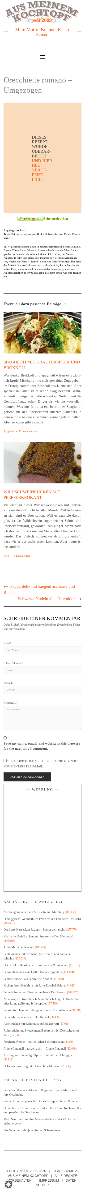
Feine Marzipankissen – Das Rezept (26, 1017)
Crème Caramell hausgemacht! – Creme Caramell (35, 1048)
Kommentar (10, 702)
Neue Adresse (55, 234)
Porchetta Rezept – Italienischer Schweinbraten (34, 1041)
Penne (67, 234)
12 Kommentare (28, 431)
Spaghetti (9, 431)
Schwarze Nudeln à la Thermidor (46, 598)
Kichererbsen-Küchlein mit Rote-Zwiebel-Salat (34, 985)
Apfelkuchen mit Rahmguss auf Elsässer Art (31, 1023)
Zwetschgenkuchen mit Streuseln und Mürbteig (34, 912)
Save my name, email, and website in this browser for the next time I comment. (42, 746)
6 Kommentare (22, 555)
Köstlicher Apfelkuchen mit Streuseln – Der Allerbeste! (38, 936)
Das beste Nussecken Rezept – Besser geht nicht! (35, 929)
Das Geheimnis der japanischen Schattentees (32, 1130)
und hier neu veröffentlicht (42, 170)
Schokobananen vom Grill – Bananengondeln (33, 972)
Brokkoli (42, 234)
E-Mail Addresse (13, 662)
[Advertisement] (42, 840)
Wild (6, 555)
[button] (8, 1184)
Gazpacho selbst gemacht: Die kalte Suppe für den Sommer (41, 1101)
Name (7, 643)
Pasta (23, 230)
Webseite (8, 682)
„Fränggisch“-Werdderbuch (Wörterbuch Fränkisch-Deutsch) (42, 919)
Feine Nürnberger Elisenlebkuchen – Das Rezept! (35, 992)
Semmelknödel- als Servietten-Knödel (28, 979)
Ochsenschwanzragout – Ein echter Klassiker (32, 1066)
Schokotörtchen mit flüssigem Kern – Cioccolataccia (37, 1010)
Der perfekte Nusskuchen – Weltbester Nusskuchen (36, 965)
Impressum (49, 1180)
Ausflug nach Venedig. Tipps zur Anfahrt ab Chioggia (38, 1055)
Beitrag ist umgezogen (23, 234)
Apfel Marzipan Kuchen (19, 947)
